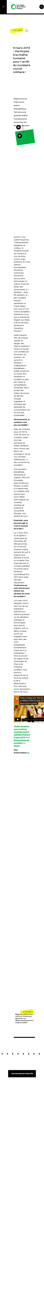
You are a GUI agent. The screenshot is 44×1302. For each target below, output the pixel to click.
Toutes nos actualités (22, 1074)
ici (28, 753)
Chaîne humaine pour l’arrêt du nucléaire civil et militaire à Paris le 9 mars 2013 (22, 732)
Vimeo (17, 746)
